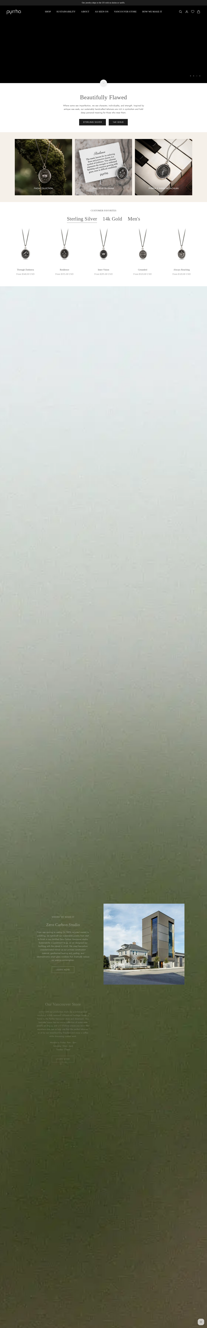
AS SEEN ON (101, 11)
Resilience (64, 270)
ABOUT (85, 11)
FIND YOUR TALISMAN (103, 188)
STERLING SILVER (92, 122)
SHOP (48, 11)
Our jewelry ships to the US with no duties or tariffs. (103, 3)
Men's (134, 219)
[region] (103, 44)
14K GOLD (118, 122)
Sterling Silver (82, 219)
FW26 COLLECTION (43, 188)
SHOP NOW (17, 77)
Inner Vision (103, 270)
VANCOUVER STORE (125, 11)
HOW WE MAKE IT (152, 11)
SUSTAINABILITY (65, 11)
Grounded (142, 270)
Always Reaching (181, 270)
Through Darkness (25, 270)
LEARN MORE (63, 969)
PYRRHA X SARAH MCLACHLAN (164, 188)
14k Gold (112, 219)
